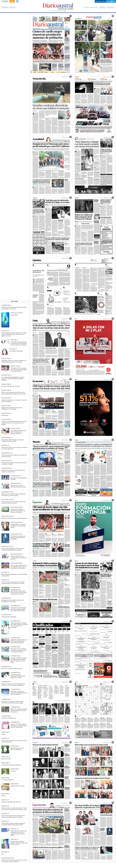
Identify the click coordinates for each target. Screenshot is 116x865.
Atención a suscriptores (91, 7)
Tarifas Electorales (100, 1)
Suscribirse (102, 7)
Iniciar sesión (110, 7)
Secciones (6, 7)
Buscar (13, 7)
